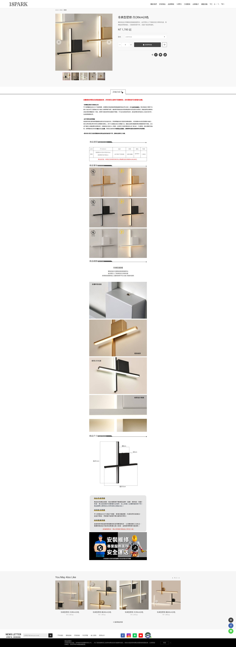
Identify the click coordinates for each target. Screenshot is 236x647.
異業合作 (102, 635)
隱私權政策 (81, 644)
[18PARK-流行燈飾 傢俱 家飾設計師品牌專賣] (18, 4)
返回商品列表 (118, 622)
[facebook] (230, 625)
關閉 (170, 643)
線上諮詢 (93, 635)
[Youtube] (141, 635)
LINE (160, 54)
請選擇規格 (128, 37)
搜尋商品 (218, 4)
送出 (50, 635)
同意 (164, 643)
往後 (179, 578)
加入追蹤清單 (164, 44)
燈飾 (61, 10)
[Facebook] (123, 635)
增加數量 (131, 44)
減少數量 (120, 44)
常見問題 (85, 635)
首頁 (56, 10)
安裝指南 (77, 635)
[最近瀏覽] (230, 620)
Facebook (156, 54)
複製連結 (165, 54)
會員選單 (215, 4)
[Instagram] (129, 635)
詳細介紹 (116, 92)
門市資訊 (60, 635)
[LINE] (135, 635)
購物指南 (68, 635)
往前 (172, 578)
